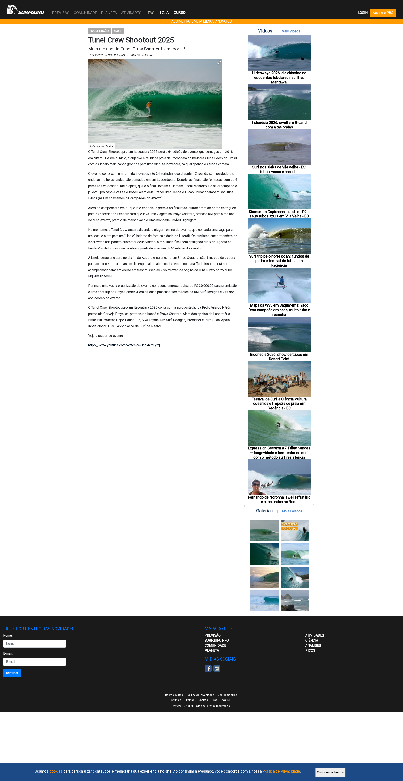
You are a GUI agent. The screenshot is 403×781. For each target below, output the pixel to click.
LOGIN (363, 13)
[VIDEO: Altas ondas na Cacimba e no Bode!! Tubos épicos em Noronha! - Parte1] (295, 577)
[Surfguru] (25, 9)
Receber (12, 673)
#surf (118, 31)
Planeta (212, 651)
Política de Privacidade (281, 771)
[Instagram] (216, 668)
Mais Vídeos (290, 31)
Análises (313, 645)
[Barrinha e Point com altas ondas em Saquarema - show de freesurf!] (264, 554)
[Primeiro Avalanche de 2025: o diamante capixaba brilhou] (295, 554)
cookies (56, 771)
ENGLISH (226, 700)
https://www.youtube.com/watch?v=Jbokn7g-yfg (124, 345)
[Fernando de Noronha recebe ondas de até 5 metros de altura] (295, 600)
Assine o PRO (383, 13)
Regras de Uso (174, 694)
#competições (99, 31)
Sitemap (190, 700)
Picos (310, 651)
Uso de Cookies (227, 694)
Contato (203, 700)
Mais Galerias (292, 511)
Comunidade (215, 645)
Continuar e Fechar (330, 772)
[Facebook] (208, 668)
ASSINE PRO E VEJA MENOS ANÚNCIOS (201, 21)
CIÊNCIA (311, 640)
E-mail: (8, 653)
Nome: (8, 635)
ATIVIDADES (314, 635)
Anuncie (176, 700)
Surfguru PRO (217, 640)
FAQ (151, 13)
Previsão (213, 635)
